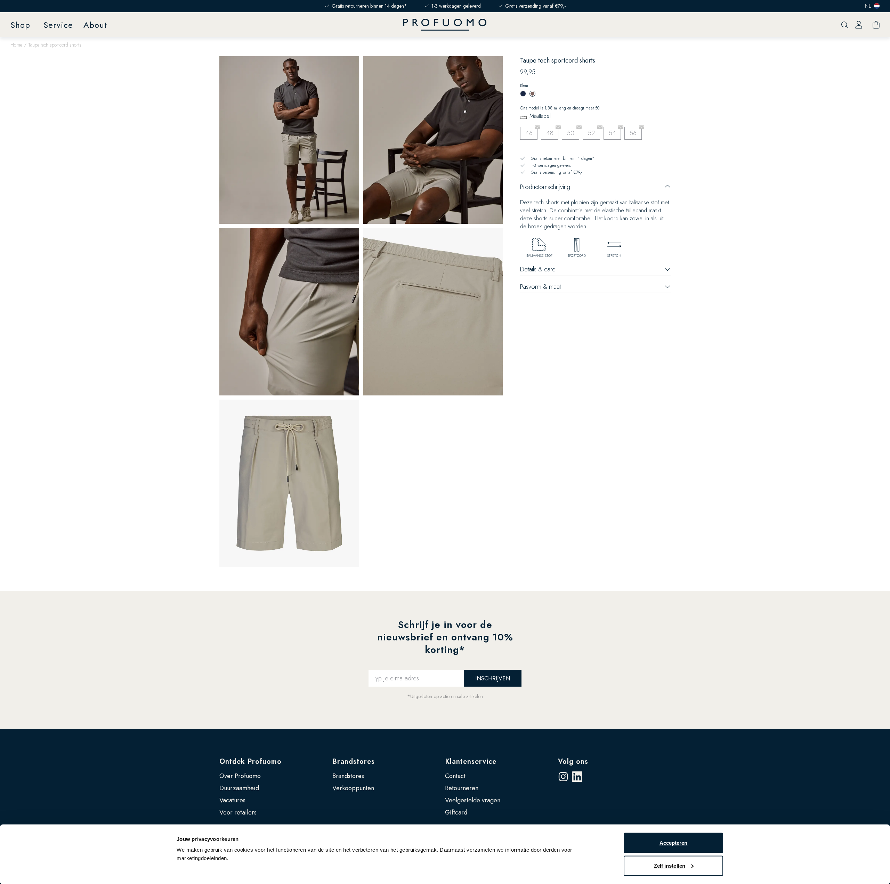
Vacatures (232, 800)
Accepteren (674, 843)
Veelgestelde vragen (472, 800)
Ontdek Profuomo (250, 761)
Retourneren (461, 788)
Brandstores (353, 761)
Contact (455, 775)
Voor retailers (238, 812)
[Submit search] (844, 25)
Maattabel (540, 116)
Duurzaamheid (239, 788)
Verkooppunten (353, 788)
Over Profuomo (240, 775)
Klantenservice (470, 761)
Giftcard (456, 812)
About (95, 25)
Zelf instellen (669, 865)
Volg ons (573, 761)
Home (16, 44)
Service (58, 25)
